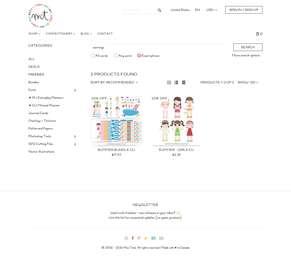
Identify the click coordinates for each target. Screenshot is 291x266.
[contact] (163, 238)
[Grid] (169, 82)
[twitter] (147, 238)
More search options (246, 55)
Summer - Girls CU (176, 149)
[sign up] (155, 238)
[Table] (183, 82)
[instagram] (128, 238)
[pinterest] (140, 238)
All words (101, 55)
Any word (125, 55)
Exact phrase (151, 55)
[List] (176, 82)
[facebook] (134, 238)
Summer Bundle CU (116, 149)
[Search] (159, 10)
